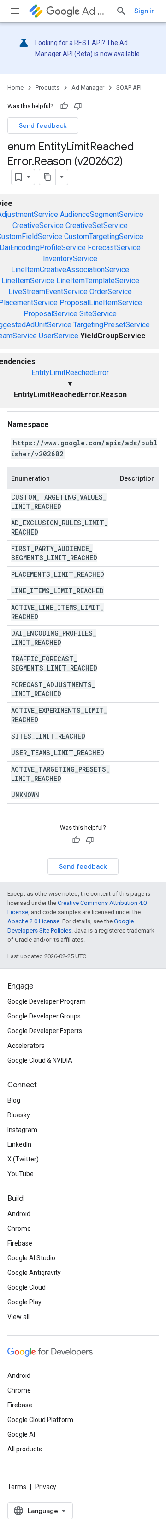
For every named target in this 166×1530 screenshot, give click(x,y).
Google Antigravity (34, 1272)
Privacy (45, 1486)
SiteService (98, 313)
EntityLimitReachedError (70, 372)
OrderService (110, 291)
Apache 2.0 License (33, 921)
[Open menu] (15, 11)
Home (15, 87)
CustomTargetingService (103, 236)
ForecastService (114, 247)
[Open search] (121, 11)
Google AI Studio (31, 1258)
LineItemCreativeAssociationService (70, 269)
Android (18, 1213)
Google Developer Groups (44, 1016)
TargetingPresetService (111, 324)
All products (24, 1449)
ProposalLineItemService (100, 302)
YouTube (20, 1173)
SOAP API (129, 87)
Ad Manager (95, 11)
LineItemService (27, 280)
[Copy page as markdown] (47, 177)
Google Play (24, 1302)
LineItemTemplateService (97, 280)
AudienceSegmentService (101, 214)
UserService (58, 335)
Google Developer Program (46, 1001)
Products (47, 87)
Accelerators (26, 1045)
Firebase (19, 1243)
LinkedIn (19, 1144)
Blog (13, 1100)
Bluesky (18, 1115)
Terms (16, 1486)
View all (18, 1316)
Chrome (19, 1228)
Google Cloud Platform (40, 1419)
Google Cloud (26, 1287)
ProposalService (50, 313)
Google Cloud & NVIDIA (39, 1060)
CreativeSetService (96, 225)
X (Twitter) (23, 1159)
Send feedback (43, 125)
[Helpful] (64, 106)
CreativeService (38, 225)
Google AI (21, 1434)
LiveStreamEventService (48, 291)
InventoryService (70, 258)
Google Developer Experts (44, 1031)
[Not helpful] (78, 106)
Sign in (144, 11)
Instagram (22, 1129)
